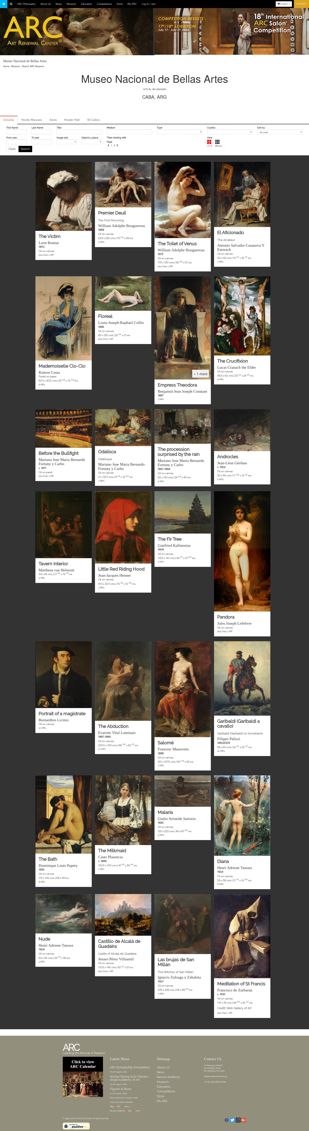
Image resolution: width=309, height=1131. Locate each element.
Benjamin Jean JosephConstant (182, 391)
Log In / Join (149, 4)
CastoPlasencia (110, 857)
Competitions (104, 4)
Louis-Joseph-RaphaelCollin (121, 323)
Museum (71, 4)
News (59, 4)
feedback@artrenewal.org (215, 1076)
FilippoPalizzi (228, 739)
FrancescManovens (173, 749)
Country (211, 128)
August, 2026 (132, 1098)
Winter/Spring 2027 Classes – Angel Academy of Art (130, 1078)
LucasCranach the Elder (236, 367)
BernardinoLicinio (54, 720)
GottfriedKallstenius (174, 545)
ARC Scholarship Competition (130, 1067)
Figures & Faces (120, 1089)
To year (35, 138)
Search (25, 149)
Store (120, 4)
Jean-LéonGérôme (232, 463)
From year (11, 138)
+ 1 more (200, 373)
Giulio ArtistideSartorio (177, 819)
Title (59, 128)
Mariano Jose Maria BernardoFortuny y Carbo (62, 462)
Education (86, 4)
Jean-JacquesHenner (114, 575)
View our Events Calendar (121, 1102)
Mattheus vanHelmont (56, 570)
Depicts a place (90, 138)
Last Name (37, 128)
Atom (126, 1106)
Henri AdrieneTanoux (234, 868)
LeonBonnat (49, 243)
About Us (45, 4)
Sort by (261, 128)
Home (6, 66)
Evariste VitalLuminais (117, 733)
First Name (12, 128)
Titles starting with (116, 138)
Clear (12, 149)
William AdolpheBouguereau (121, 226)
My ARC (132, 4)
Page (109, 142)
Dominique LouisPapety (58, 865)
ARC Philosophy (26, 4)
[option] (231, 30)
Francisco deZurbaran (234, 990)
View (209, 138)
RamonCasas (49, 372)
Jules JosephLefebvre (234, 623)
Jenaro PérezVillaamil (116, 959)
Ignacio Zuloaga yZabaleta (179, 977)
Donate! (301, 4)
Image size (62, 138)
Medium (111, 128)
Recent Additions (168, 1077)
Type (159, 128)
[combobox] (284, 4)
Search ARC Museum (33, 66)
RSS (118, 1106)
